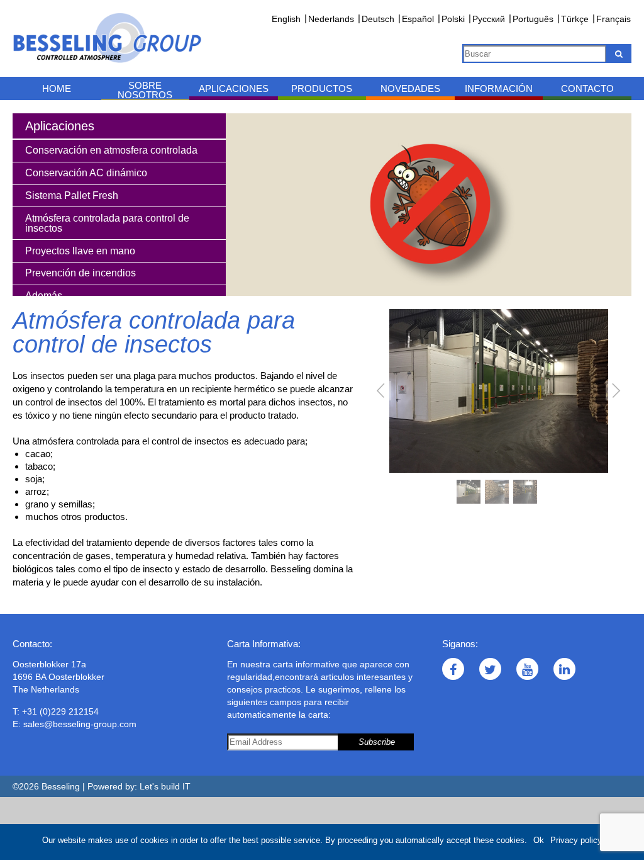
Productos (321, 88)
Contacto (587, 88)
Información (499, 88)
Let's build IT (165, 786)
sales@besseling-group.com (79, 724)
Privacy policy (576, 840)
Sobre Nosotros (145, 90)
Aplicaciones (234, 88)
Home (56, 88)
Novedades (410, 88)
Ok (538, 840)
